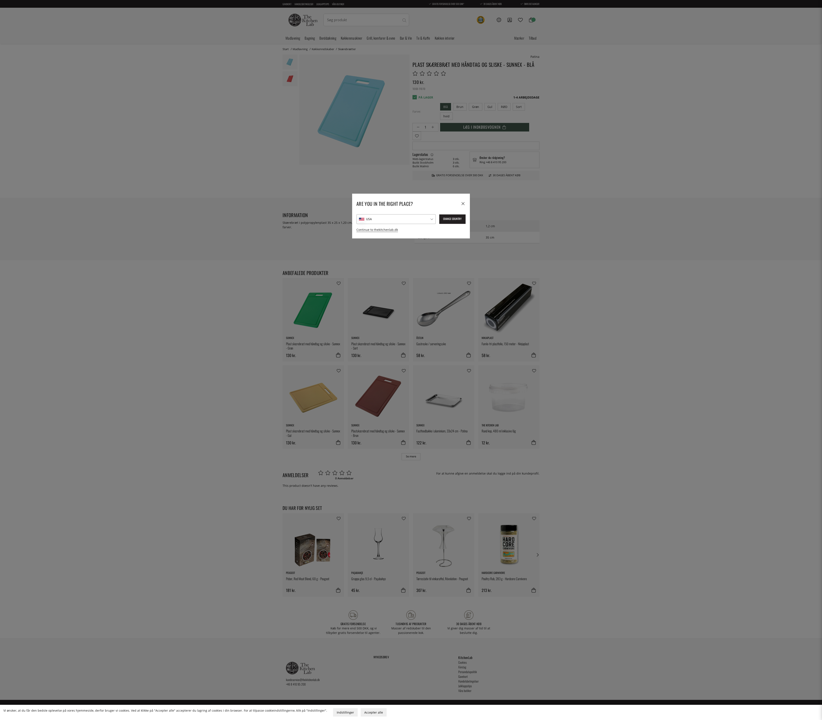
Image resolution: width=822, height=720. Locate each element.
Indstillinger (345, 712)
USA (369, 219)
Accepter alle (373, 712)
